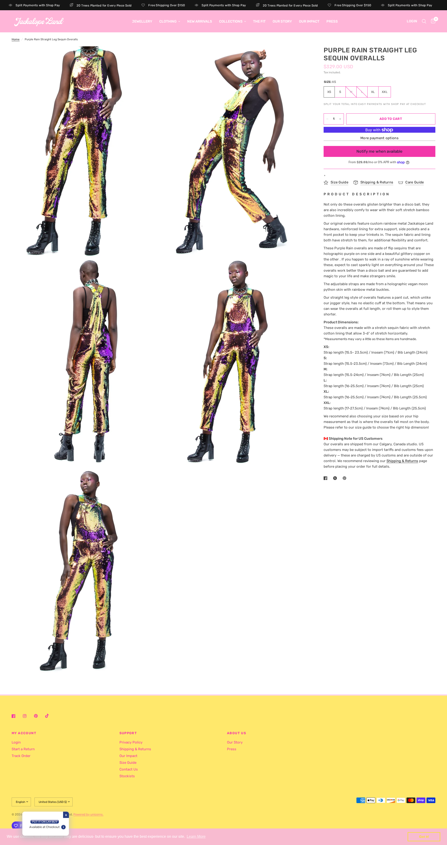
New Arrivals (199, 21)
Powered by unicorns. (88, 814)
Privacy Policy (130, 742)
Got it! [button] (424, 836)
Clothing (168, 21)
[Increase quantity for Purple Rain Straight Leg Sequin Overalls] (340, 119)
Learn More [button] (196, 836)
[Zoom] (150, 56)
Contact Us (128, 769)
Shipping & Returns (135, 749)
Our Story (282, 21)
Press (332, 21)
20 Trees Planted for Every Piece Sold (83, 5)
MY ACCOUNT (24, 733)
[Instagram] (28, 716)
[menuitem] (142, 21)
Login (16, 742)
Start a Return (23, 749)
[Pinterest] (39, 716)
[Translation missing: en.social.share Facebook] (326, 478)
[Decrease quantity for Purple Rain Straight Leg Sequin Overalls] (327, 119)
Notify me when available (379, 151)
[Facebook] (17, 716)
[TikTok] (50, 716)
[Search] (424, 21)
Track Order (21, 756)
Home (16, 39)
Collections (231, 21)
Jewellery (142, 21)
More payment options (379, 138)
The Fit (259, 21)
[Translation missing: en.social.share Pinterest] (345, 478)
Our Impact (309, 21)
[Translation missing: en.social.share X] (336, 478)
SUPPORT (128, 733)
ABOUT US (236, 733)
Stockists (127, 776)
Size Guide (127, 762)
